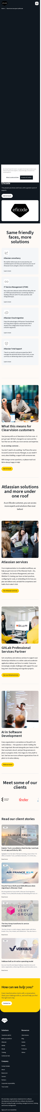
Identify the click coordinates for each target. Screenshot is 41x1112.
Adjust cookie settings (12, 177)
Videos (23, 1052)
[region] (20, 173)
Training (4, 1052)
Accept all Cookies (26, 177)
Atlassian (4, 1042)
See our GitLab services (10, 675)
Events (23, 1046)
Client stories (25, 1035)
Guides (23, 1042)
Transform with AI (6, 1035)
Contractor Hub (6, 1056)
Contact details (6, 1066)
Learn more (7, 271)
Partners (4, 1080)
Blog (23, 1039)
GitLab (3, 1049)
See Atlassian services (10, 591)
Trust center (5, 1087)
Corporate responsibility (8, 1083)
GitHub (3, 1046)
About (3, 1070)
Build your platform (7, 1039)
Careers (4, 1076)
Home (3, 8)
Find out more (7, 765)
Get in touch (7, 196)
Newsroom (4, 1073)
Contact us (6, 1003)
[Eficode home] (5, 3)
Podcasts (24, 1049)
